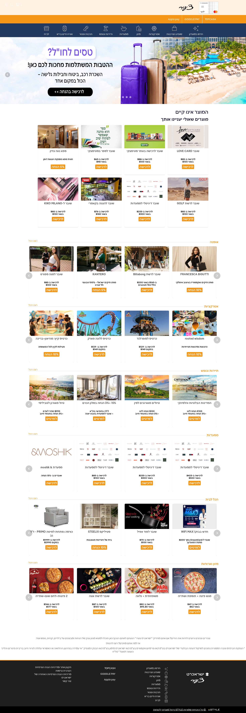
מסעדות (123, 34)
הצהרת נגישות (63, 670)
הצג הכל (32, 240)
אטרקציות (154, 34)
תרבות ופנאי (85, 34)
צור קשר (66, 681)
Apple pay (173, 19)
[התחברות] (5, 5)
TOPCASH (210, 19)
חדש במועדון (196, 34)
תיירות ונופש (106, 34)
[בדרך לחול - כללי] (123, 70)
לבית (46, 34)
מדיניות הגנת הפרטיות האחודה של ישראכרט (52, 676)
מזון (139, 34)
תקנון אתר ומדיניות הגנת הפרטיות (53, 667)
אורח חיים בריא (65, 34)
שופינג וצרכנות (174, 34)
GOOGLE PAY (192, 19)
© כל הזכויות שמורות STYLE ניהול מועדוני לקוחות (179, 709)
